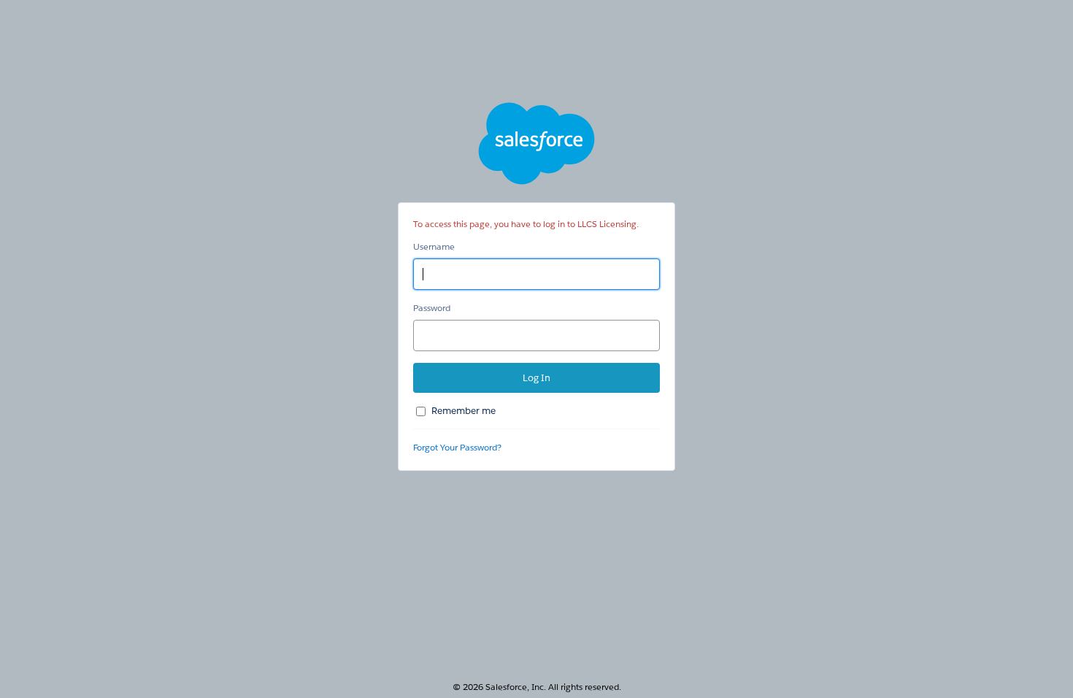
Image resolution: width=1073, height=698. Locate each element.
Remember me (463, 410)
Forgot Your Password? (457, 447)
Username (434, 246)
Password (431, 308)
